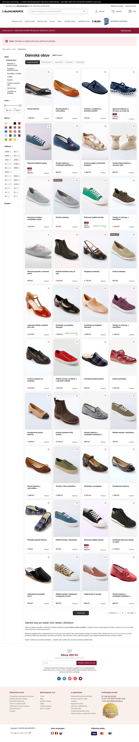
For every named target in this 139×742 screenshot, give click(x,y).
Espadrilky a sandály (14, 73)
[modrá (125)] (6, 131)
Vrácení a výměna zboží (17, 703)
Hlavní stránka (6, 49)
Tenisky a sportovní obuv (13, 84)
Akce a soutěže (45, 708)
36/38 (17, 160)
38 (8, 168)
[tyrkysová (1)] (14, 135)
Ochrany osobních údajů (58, 670)
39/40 (17, 176)
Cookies (73, 701)
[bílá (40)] (10, 123)
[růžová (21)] (14, 131)
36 (17, 156)
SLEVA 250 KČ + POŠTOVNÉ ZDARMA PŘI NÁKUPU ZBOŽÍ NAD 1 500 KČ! (28, 30)
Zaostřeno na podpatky (11, 92)
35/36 (8, 156)
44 (7, 192)
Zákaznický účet (14, 708)
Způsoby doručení (130, 6)
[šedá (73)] (19, 131)
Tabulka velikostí (45, 706)
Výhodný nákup (69, 21)
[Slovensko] (61, 733)
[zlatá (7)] (10, 139)
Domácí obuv (11, 88)
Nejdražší (69, 62)
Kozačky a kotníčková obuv (12, 69)
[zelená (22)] (6, 139)
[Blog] (80, 679)
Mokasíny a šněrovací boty (12, 64)
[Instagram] (64, 679)
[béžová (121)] (6, 123)
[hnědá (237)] (10, 127)
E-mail (46, 663)
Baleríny (10, 80)
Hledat (82, 11)
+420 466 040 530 (21, 6)
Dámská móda (17, 21)
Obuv (59, 21)
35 (16, 152)
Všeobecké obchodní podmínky (81, 696)
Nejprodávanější (32, 62)
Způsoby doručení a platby (18, 699)
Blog (41, 699)
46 (7, 196)
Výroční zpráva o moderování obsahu (83, 713)
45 (16, 192)
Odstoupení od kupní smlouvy (19, 706)
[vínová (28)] (19, 135)
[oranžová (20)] (10, 131)
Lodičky (9, 77)
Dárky (42, 703)
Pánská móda (42, 21)
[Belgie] (57, 733)
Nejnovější (58, 62)
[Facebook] (59, 679)
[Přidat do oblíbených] (48, 72)
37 (8, 164)
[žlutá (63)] (14, 139)
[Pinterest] (70, 679)
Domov (52, 21)
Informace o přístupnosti (79, 706)
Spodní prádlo (30, 21)
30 (128, 613)
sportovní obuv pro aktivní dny (119, 633)
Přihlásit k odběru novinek (86, 663)
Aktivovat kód (126, 31)
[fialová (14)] (6, 127)
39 (8, 176)
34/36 (8, 152)
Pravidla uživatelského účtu (80, 711)
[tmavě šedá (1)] (10, 135)
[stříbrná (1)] (6, 135)
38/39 (17, 168)
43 (16, 188)
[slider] (5, 105)
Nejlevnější (80, 62)
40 (8, 180)
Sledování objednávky (16, 701)
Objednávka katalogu (117, 6)
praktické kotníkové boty (122, 627)
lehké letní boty (54, 633)
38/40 (8, 172)
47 (16, 196)
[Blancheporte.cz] (12, 11)
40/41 (17, 180)
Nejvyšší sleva (47, 62)
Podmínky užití (76, 708)
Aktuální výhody (45, 701)
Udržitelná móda (84, 21)
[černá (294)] (14, 123)
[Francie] (53, 733)
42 (8, 188)
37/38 (17, 164)
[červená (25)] (19, 123)
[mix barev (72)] (19, 127)
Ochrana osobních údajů (79, 699)
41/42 (17, 184)
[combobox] (53, 11)
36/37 (8, 160)
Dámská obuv (11, 60)
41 (8, 184)
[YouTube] (75, 679)
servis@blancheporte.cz (115, 701)
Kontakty (12, 711)
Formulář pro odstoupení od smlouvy (21, 696)
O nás (42, 696)
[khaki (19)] (14, 127)
